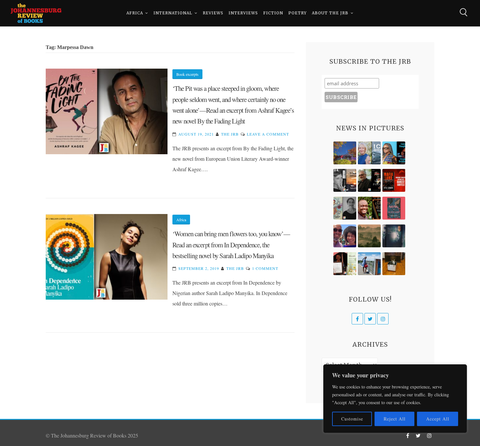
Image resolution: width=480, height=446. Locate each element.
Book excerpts (187, 74)
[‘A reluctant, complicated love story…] (369, 152)
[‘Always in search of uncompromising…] (344, 180)
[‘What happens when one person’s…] (369, 208)
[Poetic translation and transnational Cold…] (393, 235)
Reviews (213, 12)
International (172, 12)
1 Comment (265, 268)
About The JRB (330, 12)
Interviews (243, 12)
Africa (134, 12)
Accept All (437, 419)
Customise (352, 419)
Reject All (395, 419)
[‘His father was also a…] (344, 263)
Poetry (297, 12)
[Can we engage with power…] (369, 180)
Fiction (273, 12)
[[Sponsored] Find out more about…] (393, 208)
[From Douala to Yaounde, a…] (369, 235)
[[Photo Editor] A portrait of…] (369, 263)
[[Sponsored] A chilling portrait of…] (393, 180)
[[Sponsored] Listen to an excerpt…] (393, 152)
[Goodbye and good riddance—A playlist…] (393, 263)
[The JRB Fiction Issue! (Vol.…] (344, 152)
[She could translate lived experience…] (344, 235)
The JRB (230, 134)
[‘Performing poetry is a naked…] (344, 208)
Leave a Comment (268, 134)
